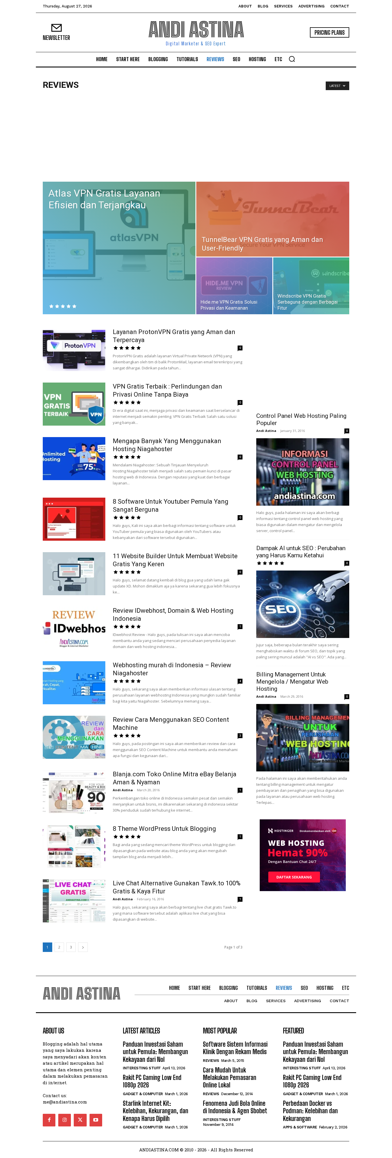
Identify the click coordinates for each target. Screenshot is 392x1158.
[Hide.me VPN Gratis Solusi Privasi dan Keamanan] (234, 285)
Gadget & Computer (143, 1094)
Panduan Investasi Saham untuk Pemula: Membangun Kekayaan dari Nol (155, 1051)
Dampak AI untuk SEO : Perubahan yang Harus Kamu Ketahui (301, 552)
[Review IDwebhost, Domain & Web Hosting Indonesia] (74, 628)
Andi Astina (123, 790)
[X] (80, 1120)
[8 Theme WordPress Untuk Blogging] (74, 846)
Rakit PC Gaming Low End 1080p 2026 (152, 1081)
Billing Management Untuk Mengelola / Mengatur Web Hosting (292, 681)
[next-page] (83, 947)
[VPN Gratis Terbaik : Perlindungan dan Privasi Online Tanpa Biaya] (74, 404)
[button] (292, 59)
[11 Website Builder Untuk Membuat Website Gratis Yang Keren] (74, 573)
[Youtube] (96, 1120)
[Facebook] (49, 1120)
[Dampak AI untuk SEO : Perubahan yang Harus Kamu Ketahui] (302, 604)
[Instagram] (64, 1120)
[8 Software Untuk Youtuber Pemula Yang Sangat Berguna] (74, 519)
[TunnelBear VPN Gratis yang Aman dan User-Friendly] (272, 219)
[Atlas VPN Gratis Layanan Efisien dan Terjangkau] (119, 236)
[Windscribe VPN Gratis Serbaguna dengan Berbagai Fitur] (311, 285)
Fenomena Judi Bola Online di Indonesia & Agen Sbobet (235, 1107)
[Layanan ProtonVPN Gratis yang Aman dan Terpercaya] (74, 349)
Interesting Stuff (142, 1068)
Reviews (211, 1060)
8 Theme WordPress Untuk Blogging (164, 828)
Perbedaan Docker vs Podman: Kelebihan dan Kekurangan (310, 1110)
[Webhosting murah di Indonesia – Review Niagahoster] (74, 682)
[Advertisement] (196, 138)
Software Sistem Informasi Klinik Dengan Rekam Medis (235, 1048)
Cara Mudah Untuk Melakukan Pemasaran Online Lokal (229, 1077)
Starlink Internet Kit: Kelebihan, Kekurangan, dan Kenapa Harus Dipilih (155, 1110)
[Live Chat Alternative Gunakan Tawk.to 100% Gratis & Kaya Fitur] (74, 900)
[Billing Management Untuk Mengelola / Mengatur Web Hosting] (302, 737)
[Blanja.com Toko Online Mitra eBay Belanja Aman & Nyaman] (74, 791)
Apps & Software (300, 1127)
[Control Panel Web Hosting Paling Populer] (302, 472)
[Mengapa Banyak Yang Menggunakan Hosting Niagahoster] (74, 458)
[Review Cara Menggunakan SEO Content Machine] (74, 737)
